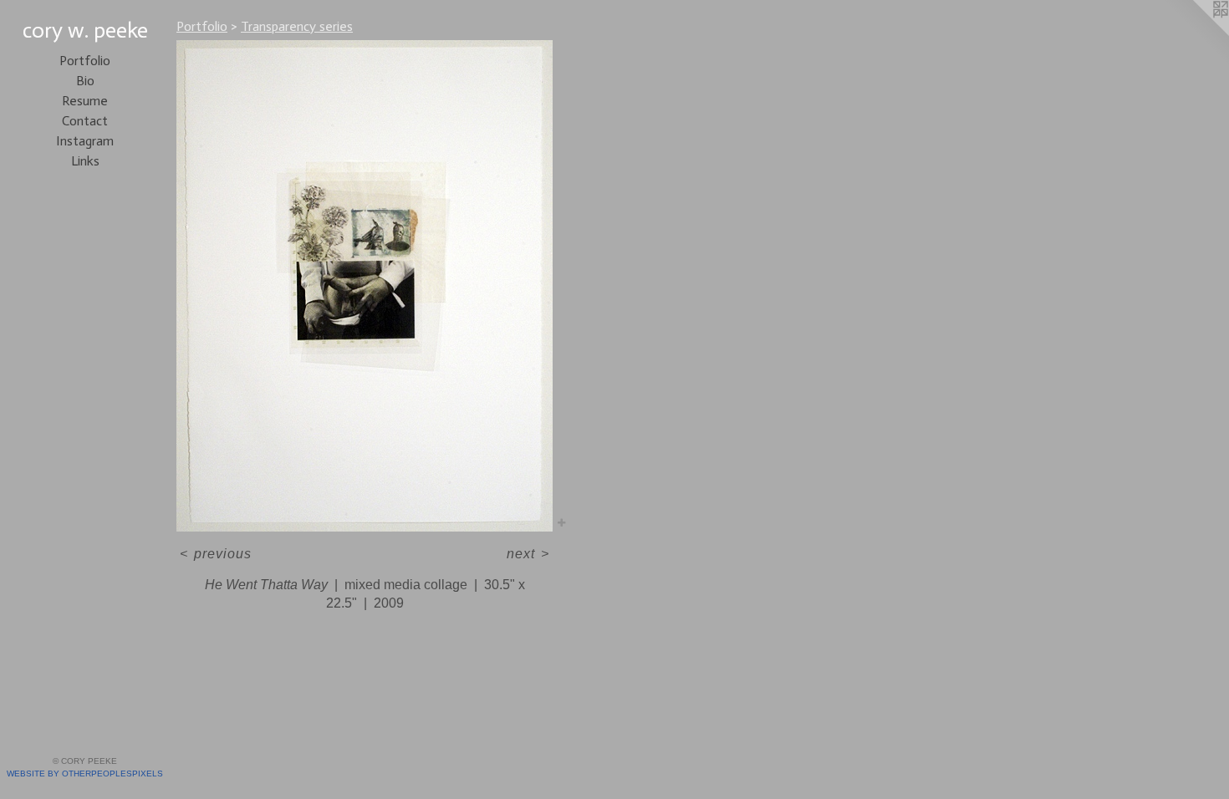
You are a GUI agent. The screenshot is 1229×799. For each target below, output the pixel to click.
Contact (85, 121)
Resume (85, 101)
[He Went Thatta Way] (364, 286)
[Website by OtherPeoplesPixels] (1195, 33)
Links (85, 161)
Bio (85, 81)
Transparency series (297, 26)
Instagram (85, 141)
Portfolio (84, 61)
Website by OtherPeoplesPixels (85, 773)
